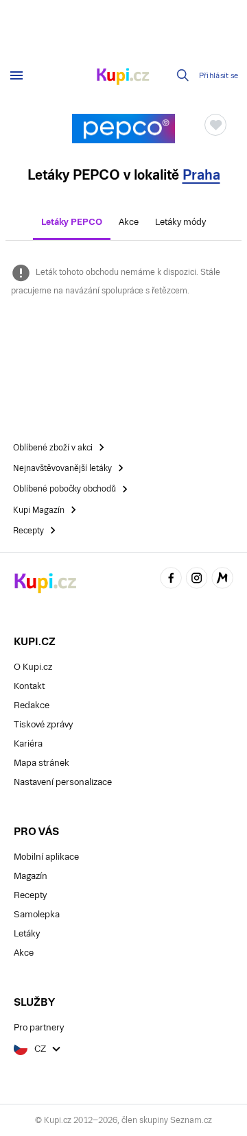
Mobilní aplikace (46, 856)
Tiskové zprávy (43, 724)
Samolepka (37, 914)
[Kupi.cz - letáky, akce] (123, 77)
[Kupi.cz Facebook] (171, 579)
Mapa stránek (41, 763)
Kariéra (28, 743)
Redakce (31, 705)
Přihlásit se (219, 75)
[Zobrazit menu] (16, 75)
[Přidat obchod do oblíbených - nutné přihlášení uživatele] (215, 125)
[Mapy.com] (222, 579)
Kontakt (29, 686)
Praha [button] (201, 174)
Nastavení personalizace (63, 782)
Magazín (30, 876)
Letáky (27, 933)
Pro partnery (39, 1027)
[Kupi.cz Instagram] (197, 579)
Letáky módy (180, 222)
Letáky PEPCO (71, 222)
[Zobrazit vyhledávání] (183, 75)
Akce (129, 222)
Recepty (30, 895)
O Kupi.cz (33, 667)
